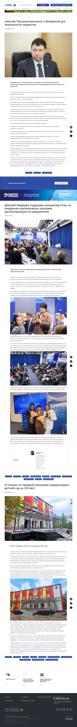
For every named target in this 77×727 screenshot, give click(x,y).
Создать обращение (61, 183)
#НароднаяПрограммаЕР (38, 659)
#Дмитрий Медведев (48, 479)
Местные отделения (38, 8)
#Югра (25, 476)
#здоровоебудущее (47, 172)
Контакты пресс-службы (27, 700)
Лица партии (15, 8)
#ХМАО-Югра (17, 476)
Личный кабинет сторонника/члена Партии (61, 5)
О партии (6, 8)
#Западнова (45, 476)
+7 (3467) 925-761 (61, 698)
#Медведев (38, 479)
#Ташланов (29, 172)
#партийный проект (29, 479)
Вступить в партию (68, 8)
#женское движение (56, 476)
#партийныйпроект (67, 476)
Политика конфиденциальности (11, 720)
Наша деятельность (26, 8)
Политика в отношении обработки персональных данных (16, 721)
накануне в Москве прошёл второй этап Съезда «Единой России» (31, 643)
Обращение (43, 5)
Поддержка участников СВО (38, 11)
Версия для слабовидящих (67, 1)
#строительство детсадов (52, 659)
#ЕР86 (8, 476)
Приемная (48, 8)
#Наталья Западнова (36, 476)
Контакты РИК (9, 700)
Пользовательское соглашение (11, 719)
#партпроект (37, 172)
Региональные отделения (44, 697)
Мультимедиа (57, 8)
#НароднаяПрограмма (25, 659)
